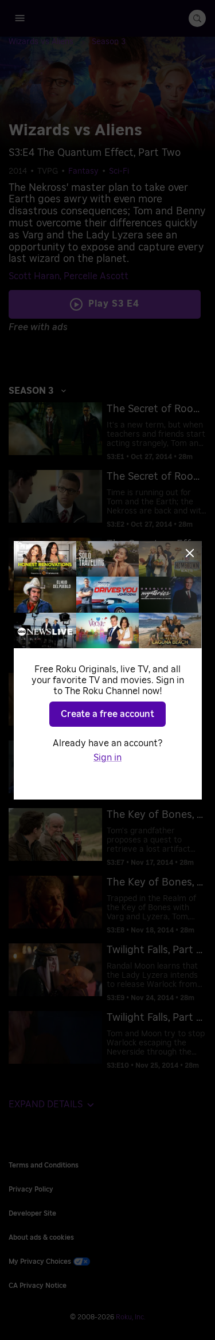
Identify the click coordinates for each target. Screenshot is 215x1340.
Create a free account (107, 714)
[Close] (190, 553)
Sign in (107, 757)
